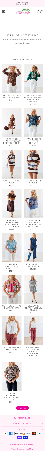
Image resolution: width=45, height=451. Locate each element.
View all (22, 408)
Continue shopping (22, 43)
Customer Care (22, 418)
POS (11, 449)
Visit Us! (21, 429)
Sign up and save (22, 424)
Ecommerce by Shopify (26, 449)
